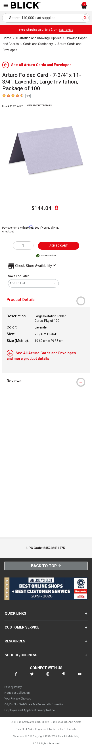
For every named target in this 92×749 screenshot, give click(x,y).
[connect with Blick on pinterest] (63, 677)
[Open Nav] (6, 5)
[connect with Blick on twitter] (31, 677)
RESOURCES (15, 641)
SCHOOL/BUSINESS (21, 655)
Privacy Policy (13, 687)
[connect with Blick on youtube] (79, 677)
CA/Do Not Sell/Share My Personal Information (34, 704)
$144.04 (41, 208)
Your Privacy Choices (17, 698)
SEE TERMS (66, 29)
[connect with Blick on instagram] (47, 677)
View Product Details (39, 105)
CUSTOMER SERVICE (22, 627)
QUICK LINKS (15, 613)
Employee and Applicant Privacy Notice (29, 710)
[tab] (46, 299)
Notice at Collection (17, 692)
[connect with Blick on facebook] (15, 677)
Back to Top (44, 565)
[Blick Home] (26, 5)
